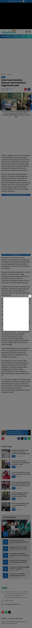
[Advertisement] (16, 314)
